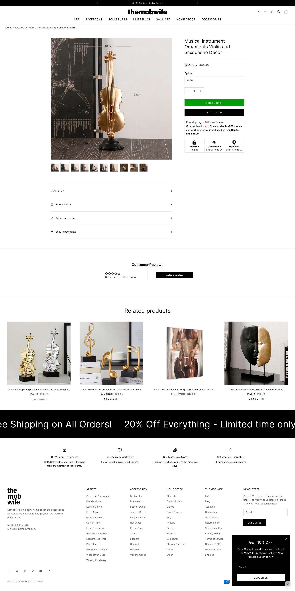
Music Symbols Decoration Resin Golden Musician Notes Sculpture (111, 390)
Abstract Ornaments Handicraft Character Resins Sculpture (256, 390)
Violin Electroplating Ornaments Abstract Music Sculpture (39, 389)
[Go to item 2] (65, 167)
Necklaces (135, 522)
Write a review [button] (174, 275)
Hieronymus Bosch (96, 533)
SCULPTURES (117, 19)
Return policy (212, 522)
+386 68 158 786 (20, 525)
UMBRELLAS (141, 19)
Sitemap (209, 554)
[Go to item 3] (74, 167)
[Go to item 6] (104, 167)
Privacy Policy (212, 533)
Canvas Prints (174, 501)
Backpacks (136, 496)
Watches (134, 549)
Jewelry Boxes (138, 512)
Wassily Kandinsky (96, 560)
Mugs (170, 517)
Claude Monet (94, 501)
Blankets (171, 496)
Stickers (171, 533)
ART (76, 19)
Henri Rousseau (95, 528)
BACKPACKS (94, 19)
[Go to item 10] (143, 167)
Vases (170, 549)
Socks (133, 533)
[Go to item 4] (84, 167)
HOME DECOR (185, 19)
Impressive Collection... (24, 27)
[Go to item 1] (55, 167)
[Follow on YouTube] (40, 571)
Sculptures (173, 538)
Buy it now (214, 112)
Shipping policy (213, 528)
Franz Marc (92, 512)
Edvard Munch (94, 506)
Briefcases (136, 501)
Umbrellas (135, 544)
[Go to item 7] (114, 167)
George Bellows (95, 517)
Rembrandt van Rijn (97, 549)
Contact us (211, 512)
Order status (212, 517)
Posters (171, 522)
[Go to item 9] (133, 167)
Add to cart (214, 103)
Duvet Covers (174, 512)
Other (170, 554)
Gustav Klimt (93, 522)
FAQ (207, 496)
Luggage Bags (138, 517)
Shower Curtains (176, 544)
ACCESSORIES (211, 19)
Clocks (170, 506)
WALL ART (163, 19)
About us (210, 506)
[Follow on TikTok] (48, 571)
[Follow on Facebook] (8, 571)
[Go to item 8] (124, 167)
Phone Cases (137, 528)
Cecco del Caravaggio (98, 496)
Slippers (134, 538)
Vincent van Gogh (96, 554)
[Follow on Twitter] (16, 571)
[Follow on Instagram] (24, 571)
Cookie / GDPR (213, 544)
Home (8, 27)
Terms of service (214, 538)
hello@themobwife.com (23, 528)
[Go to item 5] (94, 167)
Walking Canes (138, 554)
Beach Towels (137, 506)
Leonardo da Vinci (96, 538)
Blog (207, 501)
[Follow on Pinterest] (32, 571)
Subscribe (261, 577)
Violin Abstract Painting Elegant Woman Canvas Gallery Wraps (184, 390)
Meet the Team (213, 549)
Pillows (171, 528)
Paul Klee (91, 544)
